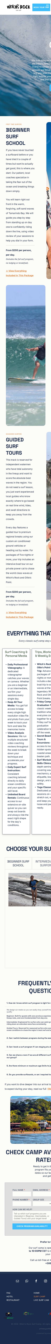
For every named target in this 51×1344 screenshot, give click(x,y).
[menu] (47, 5)
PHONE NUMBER (20, 1199)
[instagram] (45, 1281)
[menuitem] (18, 1293)
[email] (17, 1281)
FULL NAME (18, 1190)
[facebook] (36, 1281)
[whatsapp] (27, 1281)
